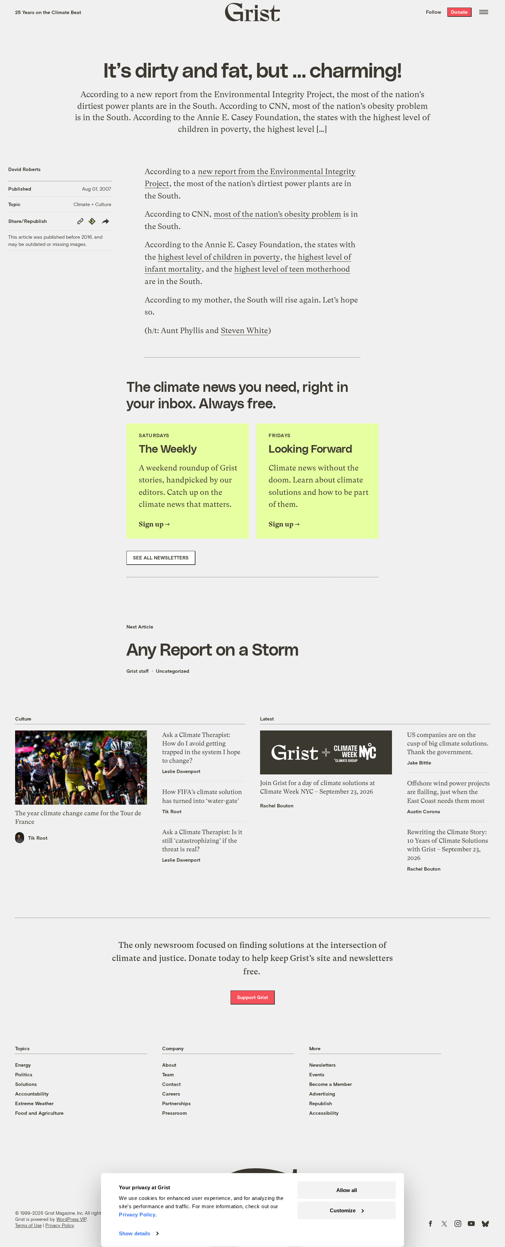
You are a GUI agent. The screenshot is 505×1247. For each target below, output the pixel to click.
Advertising (322, 1094)
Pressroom (174, 1113)
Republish (320, 1103)
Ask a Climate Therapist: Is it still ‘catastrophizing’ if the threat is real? (202, 840)
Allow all (346, 1190)
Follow (433, 12)
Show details (134, 1233)
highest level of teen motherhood (292, 269)
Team (168, 1074)
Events (316, 1074)
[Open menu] (484, 12)
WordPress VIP (71, 1219)
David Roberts (24, 169)
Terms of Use (28, 1225)
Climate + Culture (92, 204)
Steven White (244, 330)
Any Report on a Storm (212, 648)
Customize (343, 1210)
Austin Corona (423, 811)
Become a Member (330, 1084)
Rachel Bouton (276, 805)
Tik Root (37, 838)
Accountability (32, 1094)
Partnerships (176, 1103)
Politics (23, 1074)
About (169, 1065)
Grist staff (137, 671)
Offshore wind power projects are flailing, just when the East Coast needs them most (448, 792)
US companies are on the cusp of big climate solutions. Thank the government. (448, 743)
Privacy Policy (59, 1225)
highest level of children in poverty (219, 257)
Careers (171, 1094)
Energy (23, 1065)
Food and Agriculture (39, 1113)
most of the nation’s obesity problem (277, 214)
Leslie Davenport (181, 771)
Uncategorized (172, 671)
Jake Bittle (419, 763)
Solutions (26, 1084)
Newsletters (322, 1065)
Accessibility (324, 1113)
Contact (171, 1084)
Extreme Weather (34, 1103)
